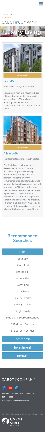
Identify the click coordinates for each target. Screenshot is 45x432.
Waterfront (22, 291)
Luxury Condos (22, 298)
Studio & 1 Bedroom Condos (22, 317)
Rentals (22, 355)
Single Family (22, 311)
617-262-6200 (7, 17)
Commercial (22, 339)
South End (22, 265)
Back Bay (22, 258)
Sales (22, 251)
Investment (22, 347)
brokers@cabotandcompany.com (15, 400)
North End (22, 285)
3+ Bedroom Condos (22, 330)
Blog (13, 14)
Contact (5, 14)
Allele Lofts (11, 153)
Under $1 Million (22, 304)
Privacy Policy (38, 414)
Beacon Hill (22, 272)
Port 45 (9, 81)
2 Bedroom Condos (22, 324)
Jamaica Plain (22, 278)
